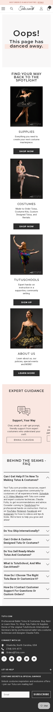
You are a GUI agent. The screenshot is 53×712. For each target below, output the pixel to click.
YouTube (11, 511)
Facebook (32, 511)
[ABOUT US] (26, 328)
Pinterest (21, 511)
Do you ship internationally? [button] (21, 530)
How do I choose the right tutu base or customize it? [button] (21, 577)
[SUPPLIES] (26, 106)
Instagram (9, 514)
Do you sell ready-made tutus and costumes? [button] (19, 553)
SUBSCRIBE (41, 694)
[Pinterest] (19, 658)
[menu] (3, 8)
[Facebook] (4, 658)
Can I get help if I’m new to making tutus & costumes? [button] (21, 478)
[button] (26, 478)
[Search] (11, 8)
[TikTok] (26, 658)
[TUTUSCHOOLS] (26, 255)
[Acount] (41, 8)
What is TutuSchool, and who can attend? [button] (22, 565)
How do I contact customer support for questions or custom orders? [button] (21, 591)
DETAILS (41, 2)
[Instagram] (11, 658)
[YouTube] (34, 658)
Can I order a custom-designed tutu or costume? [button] (21, 541)
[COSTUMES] (26, 179)
